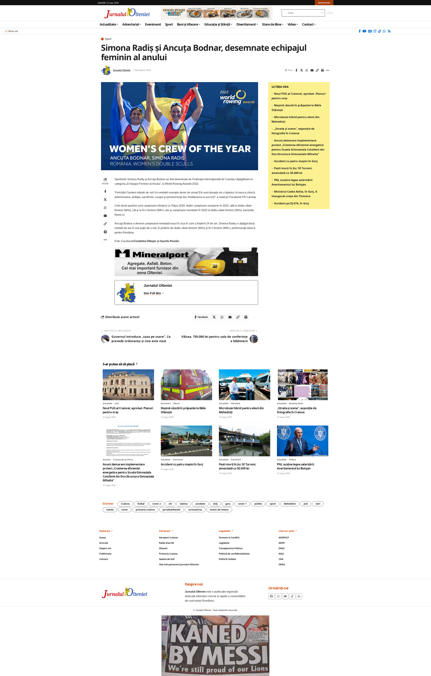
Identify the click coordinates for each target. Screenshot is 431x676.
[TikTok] (379, 31)
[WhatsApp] (384, 31)
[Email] (312, 70)
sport (273, 503)
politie (258, 503)
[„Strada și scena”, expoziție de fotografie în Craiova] (302, 384)
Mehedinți (235, 403)
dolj (215, 503)
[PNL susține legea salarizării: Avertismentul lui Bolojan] (302, 441)
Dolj (117, 403)
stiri (318, 503)
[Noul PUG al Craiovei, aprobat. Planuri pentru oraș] (128, 384)
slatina (184, 503)
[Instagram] (375, 31)
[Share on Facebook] (296, 70)
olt (170, 503)
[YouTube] (364, 31)
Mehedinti (290, 503)
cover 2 (156, 503)
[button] (317, 70)
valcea (109, 509)
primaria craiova (145, 509)
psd (306, 503)
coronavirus (195, 509)
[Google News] (370, 31)
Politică (292, 460)
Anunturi (106, 460)
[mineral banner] (186, 261)
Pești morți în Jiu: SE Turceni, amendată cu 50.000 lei (237, 466)
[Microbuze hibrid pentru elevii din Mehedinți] (244, 384)
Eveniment (166, 403)
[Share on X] (301, 70)
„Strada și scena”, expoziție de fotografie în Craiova (296, 410)
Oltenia (176, 403)
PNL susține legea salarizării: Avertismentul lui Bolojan (295, 466)
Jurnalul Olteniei (121, 70)
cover (124, 509)
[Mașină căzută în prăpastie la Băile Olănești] (186, 384)
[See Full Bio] (163, 293)
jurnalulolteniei (171, 509)
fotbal (141, 503)
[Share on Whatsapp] (306, 70)
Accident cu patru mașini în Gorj (296, 161)
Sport (108, 39)
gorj (227, 503)
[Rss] (389, 31)
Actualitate (107, 403)
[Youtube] (285, 596)
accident (200, 503)
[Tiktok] (292, 596)
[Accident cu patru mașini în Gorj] (186, 441)
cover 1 (242, 503)
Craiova (125, 503)
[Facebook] (360, 31)
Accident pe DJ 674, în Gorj (291, 203)
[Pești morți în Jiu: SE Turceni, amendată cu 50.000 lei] (244, 441)
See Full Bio (152, 293)
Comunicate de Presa (123, 460)
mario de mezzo (219, 509)
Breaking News (296, 403)
